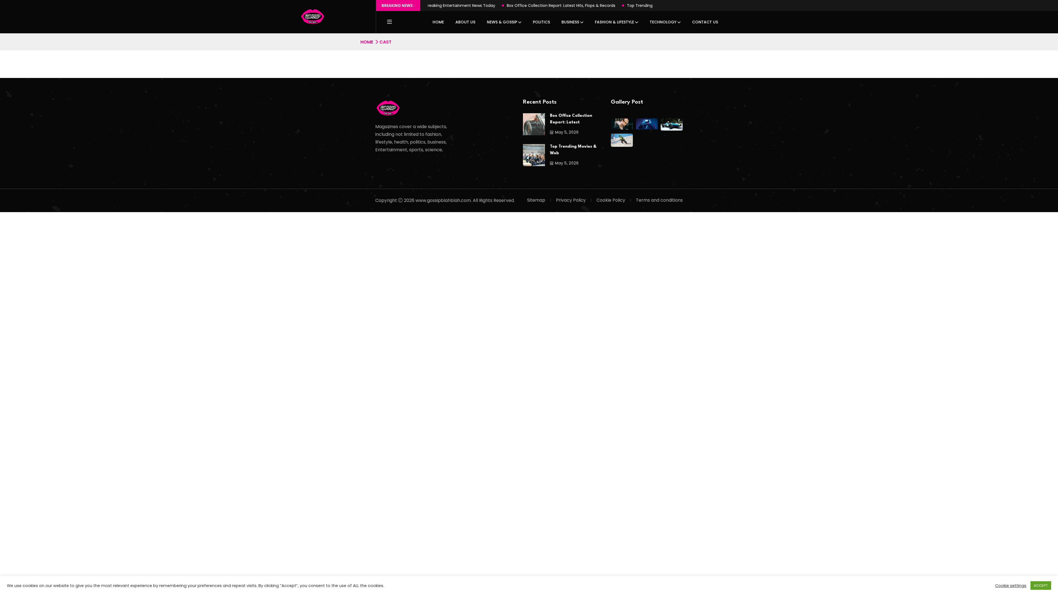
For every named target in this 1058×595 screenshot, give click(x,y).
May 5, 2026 (567, 132)
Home (438, 22)
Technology (663, 22)
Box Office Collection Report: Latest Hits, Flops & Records (533, 5)
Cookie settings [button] (1010, 585)
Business (570, 22)
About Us (465, 22)
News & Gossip (502, 22)
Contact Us (705, 22)
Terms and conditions (659, 200)
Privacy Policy (571, 200)
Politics (541, 22)
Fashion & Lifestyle (614, 22)
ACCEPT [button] (1041, 585)
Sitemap (536, 200)
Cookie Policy (611, 200)
